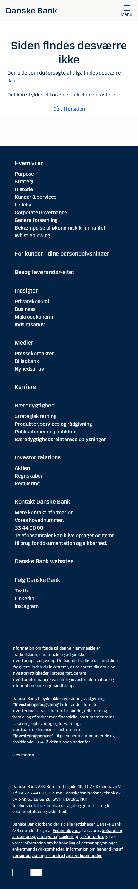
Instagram (27, 606)
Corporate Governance (41, 212)
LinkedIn (24, 598)
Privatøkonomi (32, 301)
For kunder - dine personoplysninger (62, 253)
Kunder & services (35, 197)
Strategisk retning (35, 416)
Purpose (24, 174)
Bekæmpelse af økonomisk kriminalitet (60, 228)
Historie (24, 189)
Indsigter (26, 290)
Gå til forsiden (69, 109)
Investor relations (38, 457)
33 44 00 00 (29, 528)
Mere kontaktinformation (44, 512)
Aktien (22, 468)
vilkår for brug (93, 836)
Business (25, 309)
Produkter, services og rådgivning (53, 424)
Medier (24, 342)
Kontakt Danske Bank (42, 501)
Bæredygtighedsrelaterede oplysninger (60, 439)
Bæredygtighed (35, 405)
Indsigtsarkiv (30, 325)
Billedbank (27, 361)
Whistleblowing (32, 235)
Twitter (23, 591)
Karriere (25, 386)
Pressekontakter (34, 353)
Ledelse (24, 205)
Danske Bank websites (44, 561)
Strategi (24, 182)
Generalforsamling (36, 220)
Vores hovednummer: (39, 520)
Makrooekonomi (34, 317)
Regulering (27, 484)
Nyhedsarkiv (29, 369)
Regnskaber (29, 476)
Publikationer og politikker (45, 432)
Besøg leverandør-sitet (44, 272)
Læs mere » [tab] (23, 755)
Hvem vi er (29, 163)
